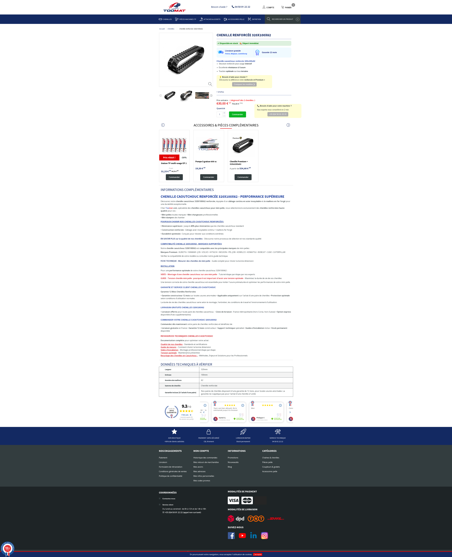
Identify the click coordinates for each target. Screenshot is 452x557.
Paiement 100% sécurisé (208, 438)
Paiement (163, 457)
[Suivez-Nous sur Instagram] (264, 535)
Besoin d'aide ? (219, 6)
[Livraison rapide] (243, 433)
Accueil (162, 29)
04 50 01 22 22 (277, 441)
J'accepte (258, 554)
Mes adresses (199, 471)
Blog (230, 467)
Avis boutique (174, 438)
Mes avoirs (198, 467)
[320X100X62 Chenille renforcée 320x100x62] (170, 95)
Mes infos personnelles (203, 476)
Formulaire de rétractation (170, 467)
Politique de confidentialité (170, 476)
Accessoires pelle (236, 19)
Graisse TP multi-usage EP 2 (174, 163)
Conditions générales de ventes (173, 471)
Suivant (211, 95)
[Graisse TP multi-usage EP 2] (174, 145)
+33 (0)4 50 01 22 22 (278, 114)
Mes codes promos (201, 480)
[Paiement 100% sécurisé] (209, 433)
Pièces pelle (267, 462)
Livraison (163, 462)
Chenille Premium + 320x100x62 (239, 162)
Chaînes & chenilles (270, 457)
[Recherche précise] (297, 19)
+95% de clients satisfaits (174, 441)
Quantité (221, 108)
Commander (237, 114)
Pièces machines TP (187, 19)
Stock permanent (243, 441)
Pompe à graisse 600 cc (206, 161)
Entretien (256, 19)
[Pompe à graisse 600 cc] (208, 145)
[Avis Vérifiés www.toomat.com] (174, 433)
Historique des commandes (205, 457)
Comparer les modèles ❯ (244, 84)
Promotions (233, 457)
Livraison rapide (243, 438)
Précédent (160, 95)
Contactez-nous (168, 499)
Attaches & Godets (212, 19)
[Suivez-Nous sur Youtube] (242, 535)
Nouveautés (233, 462)
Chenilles (167, 19)
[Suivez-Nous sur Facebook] (231, 535)
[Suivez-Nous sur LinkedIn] (253, 535)
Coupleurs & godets (271, 467)
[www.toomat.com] (174, 7)
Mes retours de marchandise (206, 462)
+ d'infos (220, 92)
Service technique (278, 438)
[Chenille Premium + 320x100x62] (243, 145)
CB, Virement (209, 441)
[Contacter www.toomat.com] (278, 433)
